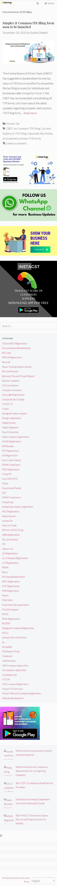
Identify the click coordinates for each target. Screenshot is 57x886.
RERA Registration (11, 618)
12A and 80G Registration (14, 343)
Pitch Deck (7, 600)
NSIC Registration (11, 581)
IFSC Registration (10, 511)
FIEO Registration (11, 469)
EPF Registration (10, 450)
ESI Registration (10, 455)
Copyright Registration (13, 394)
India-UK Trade (9, 525)
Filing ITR (6, 474)
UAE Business (9, 660)
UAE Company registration (15, 665)
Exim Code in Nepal (11, 460)
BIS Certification (10, 371)
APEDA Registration (12, 357)
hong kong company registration (17, 506)
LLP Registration (10, 562)
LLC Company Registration (15, 558)
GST (4, 492)
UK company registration (14, 670)
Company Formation (12, 390)
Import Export (9, 516)
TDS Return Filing (10, 651)
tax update (7, 646)
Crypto (5, 408)
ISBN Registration (11, 534)
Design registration (11, 418)
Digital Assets (9, 422)
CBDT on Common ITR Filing (23, 128)
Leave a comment (16, 143)
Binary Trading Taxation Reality (17, 366)
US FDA (6, 679)
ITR (3, 544)
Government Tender (11, 488)
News (5, 572)
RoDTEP (6, 623)
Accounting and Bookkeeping (16, 348)
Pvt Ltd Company (10, 609)
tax (3, 642)
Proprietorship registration (15, 604)
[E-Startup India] (7, 3)
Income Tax (12, 123)
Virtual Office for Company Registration (21, 693)
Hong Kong (7, 502)
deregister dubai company (14, 413)
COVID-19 (7, 404)
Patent (5, 595)
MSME (5, 567)
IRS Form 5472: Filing (12, 530)
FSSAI (5, 483)
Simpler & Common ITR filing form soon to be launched (28, 25)
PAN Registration (10, 590)
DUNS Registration (11, 441)
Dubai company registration (15, 436)
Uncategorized (9, 674)
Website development (12, 698)
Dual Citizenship (10, 432)
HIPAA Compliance (11, 497)
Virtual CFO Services (12, 688)
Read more (30, 113)
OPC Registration (10, 586)
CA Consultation (10, 385)
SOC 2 (5, 632)
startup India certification (14, 637)
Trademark (7, 656)
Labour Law (7, 548)
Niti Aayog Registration (13, 576)
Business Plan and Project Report (18, 376)
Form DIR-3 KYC (10, 478)
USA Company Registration (15, 684)
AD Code (6, 352)
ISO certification (10, 539)
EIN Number (8, 446)
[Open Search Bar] (38, 3)
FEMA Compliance (11, 464)
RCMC (5, 614)
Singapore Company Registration (18, 628)
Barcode (6, 362)
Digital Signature (10, 427)
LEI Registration (10, 553)
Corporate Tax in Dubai (13, 399)
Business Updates (10, 380)
